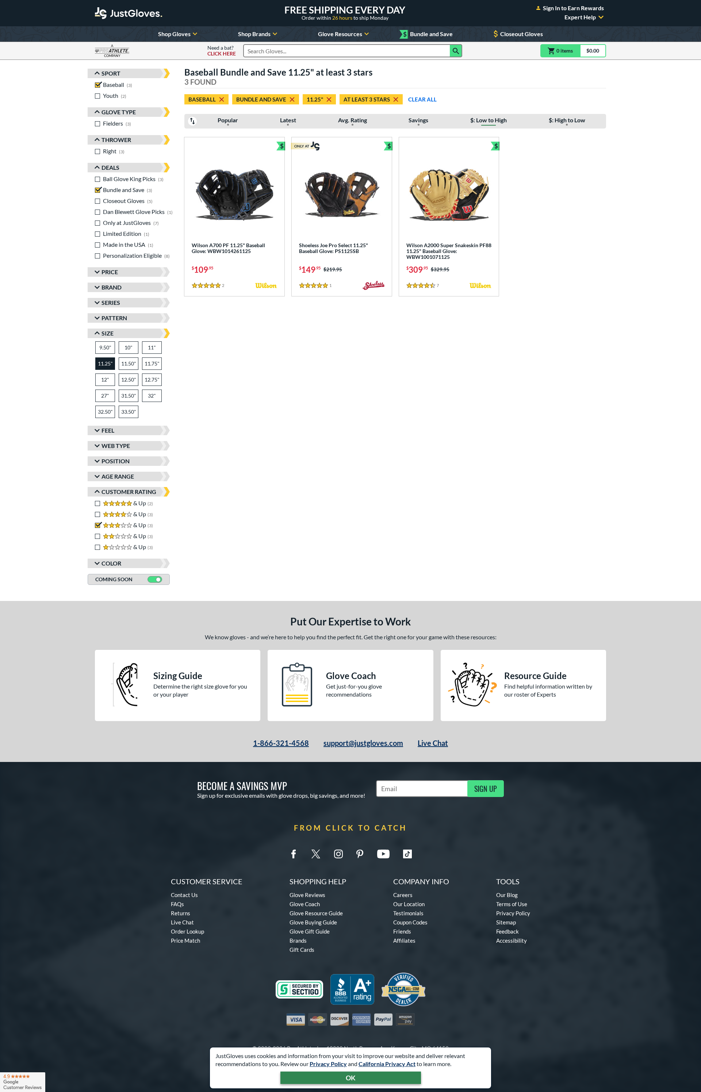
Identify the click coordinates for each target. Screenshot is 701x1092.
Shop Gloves (174, 33)
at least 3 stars (367, 99)
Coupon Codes (410, 922)
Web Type (115, 445)
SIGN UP (485, 788)
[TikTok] (407, 854)
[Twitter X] (315, 854)
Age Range (117, 476)
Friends (402, 931)
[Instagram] (338, 854)
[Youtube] (383, 854)
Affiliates (404, 940)
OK (351, 1078)
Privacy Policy (328, 1063)
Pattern (114, 317)
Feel (107, 430)
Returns (180, 913)
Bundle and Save (428, 34)
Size (107, 333)
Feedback (507, 931)
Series (110, 302)
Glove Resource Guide (316, 913)
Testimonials (408, 913)
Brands (298, 940)
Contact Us (184, 895)
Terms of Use (511, 904)
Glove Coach (305, 904)
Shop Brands (254, 33)
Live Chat (433, 743)
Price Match (185, 940)
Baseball (202, 99)
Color (111, 563)
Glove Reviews (307, 895)
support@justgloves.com (363, 743)
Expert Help (580, 17)
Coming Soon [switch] (114, 579)
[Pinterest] (359, 854)
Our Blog (507, 895)
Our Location (409, 904)
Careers (403, 895)
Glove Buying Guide (313, 922)
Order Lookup (187, 931)
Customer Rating (128, 491)
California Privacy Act (387, 1063)
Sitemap (506, 922)
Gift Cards (302, 949)
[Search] (456, 50)
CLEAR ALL (422, 99)
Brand (111, 287)
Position (115, 460)
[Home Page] (128, 13)
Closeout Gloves (521, 33)
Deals (110, 167)
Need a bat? (221, 51)
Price (109, 271)
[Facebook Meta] (293, 854)
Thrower (116, 139)
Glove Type (118, 111)
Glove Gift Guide (310, 931)
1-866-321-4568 (281, 743)
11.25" (315, 99)
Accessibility (511, 940)
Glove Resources (340, 33)
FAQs (177, 904)
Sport (110, 73)
